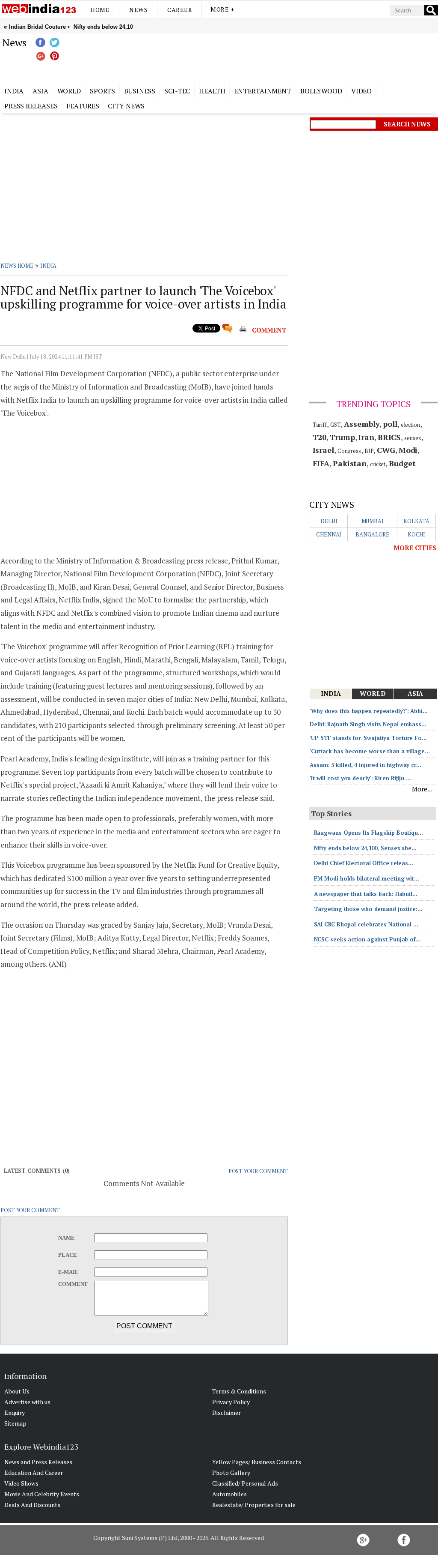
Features (82, 106)
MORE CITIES (415, 547)
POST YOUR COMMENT (258, 1171)
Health (212, 91)
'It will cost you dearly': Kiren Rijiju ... (360, 778)
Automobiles (229, 1494)
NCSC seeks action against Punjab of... (367, 939)
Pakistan (350, 463)
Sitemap (15, 1423)
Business (139, 91)
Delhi (328, 521)
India (14, 91)
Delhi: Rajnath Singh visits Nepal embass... (368, 724)
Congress (349, 451)
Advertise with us (27, 1402)
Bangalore (372, 534)
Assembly (361, 424)
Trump (342, 437)
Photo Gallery (231, 1472)
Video (361, 91)
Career (179, 10)
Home (100, 10)
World (69, 91)
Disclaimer (226, 1412)
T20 (320, 437)
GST (335, 424)
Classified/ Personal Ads (245, 1483)
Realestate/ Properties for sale (254, 1505)
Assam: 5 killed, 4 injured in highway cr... (365, 765)
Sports (102, 91)
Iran (366, 437)
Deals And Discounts (32, 1505)
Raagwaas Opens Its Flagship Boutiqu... (368, 832)
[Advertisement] (261, 57)
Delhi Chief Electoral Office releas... (363, 863)
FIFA (321, 463)
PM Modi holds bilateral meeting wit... (366, 878)
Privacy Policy (231, 1402)
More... (422, 789)
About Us (17, 1391)
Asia (40, 91)
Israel (323, 450)
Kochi (417, 534)
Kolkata (416, 521)
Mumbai (372, 521)
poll (390, 424)
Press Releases (31, 106)
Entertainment (262, 91)
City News (126, 106)
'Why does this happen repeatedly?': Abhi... (369, 711)
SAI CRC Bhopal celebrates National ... (366, 924)
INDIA (48, 266)
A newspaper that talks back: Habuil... (365, 894)
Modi (408, 450)
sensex (412, 438)
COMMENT (269, 330)
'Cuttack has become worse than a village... (370, 751)
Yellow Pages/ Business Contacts (256, 1462)
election (410, 424)
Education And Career (33, 1472)
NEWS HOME (16, 266)
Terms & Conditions (239, 1391)
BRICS (389, 437)
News (138, 10)
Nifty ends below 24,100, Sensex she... (365, 848)
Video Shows (21, 1483)
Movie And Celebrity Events (41, 1494)
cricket (377, 464)
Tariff (320, 424)
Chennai (328, 534)
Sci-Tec (177, 91)
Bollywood (321, 91)
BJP (369, 451)
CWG (386, 450)
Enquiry (14, 1412)
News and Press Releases (38, 1462)
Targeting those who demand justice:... (368, 909)
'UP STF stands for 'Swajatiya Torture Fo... (368, 738)
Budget (402, 463)
